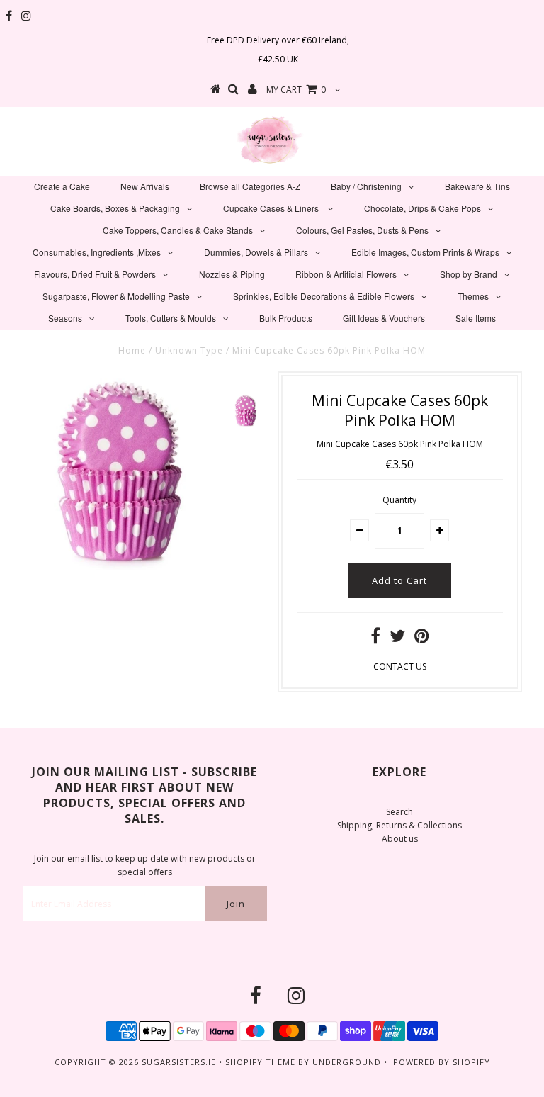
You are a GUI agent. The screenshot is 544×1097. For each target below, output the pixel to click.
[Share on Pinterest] (421, 639)
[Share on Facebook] (375, 639)
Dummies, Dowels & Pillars (256, 252)
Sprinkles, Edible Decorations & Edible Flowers (323, 296)
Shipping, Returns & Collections (399, 825)
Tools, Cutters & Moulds (170, 318)
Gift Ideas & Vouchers (384, 318)
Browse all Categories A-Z (250, 186)
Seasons (65, 318)
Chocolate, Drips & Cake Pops (422, 208)
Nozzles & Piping (232, 274)
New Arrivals (144, 186)
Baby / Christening (366, 186)
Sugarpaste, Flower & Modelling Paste (116, 296)
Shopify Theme (260, 1062)
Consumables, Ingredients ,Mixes (97, 252)
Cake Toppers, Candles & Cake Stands (178, 230)
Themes (473, 296)
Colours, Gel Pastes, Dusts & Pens (362, 230)
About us (400, 839)
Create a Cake (62, 186)
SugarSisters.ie (179, 1062)
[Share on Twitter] (397, 639)
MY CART (296, 90)
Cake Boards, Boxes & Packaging (115, 208)
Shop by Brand (468, 274)
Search (399, 812)
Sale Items (475, 318)
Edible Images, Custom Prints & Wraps (425, 252)
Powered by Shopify (441, 1062)
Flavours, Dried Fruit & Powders (95, 274)
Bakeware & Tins (477, 186)
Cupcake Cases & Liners (272, 208)
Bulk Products (285, 318)
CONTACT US (399, 666)
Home (132, 350)
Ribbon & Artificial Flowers (346, 274)
